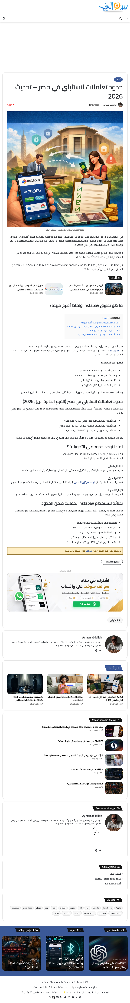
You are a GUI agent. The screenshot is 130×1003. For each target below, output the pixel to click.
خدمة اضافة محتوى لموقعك (107, 879)
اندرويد (72, 908)
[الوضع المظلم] (120, 18)
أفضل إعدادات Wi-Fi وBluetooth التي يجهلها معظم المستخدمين (65, 963)
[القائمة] (126, 18)
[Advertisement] (65, 46)
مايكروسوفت (89, 913)
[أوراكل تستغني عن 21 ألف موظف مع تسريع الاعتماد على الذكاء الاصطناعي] (114, 289)
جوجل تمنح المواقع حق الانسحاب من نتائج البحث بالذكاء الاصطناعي (26, 287)
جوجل (38, 908)
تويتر (54, 908)
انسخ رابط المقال (112, 561)
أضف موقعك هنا (113, 884)
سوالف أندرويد (94, 992)
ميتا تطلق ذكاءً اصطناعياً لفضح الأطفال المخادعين (65, 698)
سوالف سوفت (115, 913)
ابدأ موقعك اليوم (53, 992)
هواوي (77, 913)
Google (96, 908)
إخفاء (106, 318)
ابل (81, 908)
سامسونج (15, 908)
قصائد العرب (115, 874)
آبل (87, 908)
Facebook (107, 908)
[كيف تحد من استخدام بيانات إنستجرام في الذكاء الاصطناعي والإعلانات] (114, 731)
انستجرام (63, 908)
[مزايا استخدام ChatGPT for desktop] (114, 774)
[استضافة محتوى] (65, 592)
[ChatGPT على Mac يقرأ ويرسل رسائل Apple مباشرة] (114, 745)
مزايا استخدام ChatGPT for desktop (87, 769)
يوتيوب (56, 913)
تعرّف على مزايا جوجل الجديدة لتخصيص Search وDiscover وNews (73, 755)
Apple (118, 908)
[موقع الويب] (100, 650)
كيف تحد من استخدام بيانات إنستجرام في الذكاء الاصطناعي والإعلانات (72, 727)
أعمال (118, 79)
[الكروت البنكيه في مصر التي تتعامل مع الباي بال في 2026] (105, 684)
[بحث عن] (4, 18)
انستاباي (114, 620)
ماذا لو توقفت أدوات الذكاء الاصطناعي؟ (85, 784)
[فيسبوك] (96, 650)
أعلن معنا (81, 992)
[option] (108, 953)
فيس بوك (102, 913)
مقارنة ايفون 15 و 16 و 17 (32, 992)
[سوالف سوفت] (113, 7)
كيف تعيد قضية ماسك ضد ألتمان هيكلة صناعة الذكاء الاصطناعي (28, 698)
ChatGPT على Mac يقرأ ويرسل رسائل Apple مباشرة (80, 741)
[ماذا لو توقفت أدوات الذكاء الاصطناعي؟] (114, 788)
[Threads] (53, 997)
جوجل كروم (27, 908)
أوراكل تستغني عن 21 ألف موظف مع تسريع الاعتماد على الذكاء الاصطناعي (86, 287)
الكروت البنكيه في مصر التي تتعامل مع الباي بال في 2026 (105, 698)
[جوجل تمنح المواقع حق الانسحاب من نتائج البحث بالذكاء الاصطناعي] (54, 289)
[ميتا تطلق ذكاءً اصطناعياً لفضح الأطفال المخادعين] (65, 684)
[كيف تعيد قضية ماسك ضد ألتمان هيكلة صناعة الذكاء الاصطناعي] (25, 684)
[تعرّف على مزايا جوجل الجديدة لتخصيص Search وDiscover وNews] (114, 760)
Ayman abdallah (110, 105)
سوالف (88, 551)
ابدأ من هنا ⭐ (69, 992)
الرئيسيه (105, 992)
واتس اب (66, 913)
